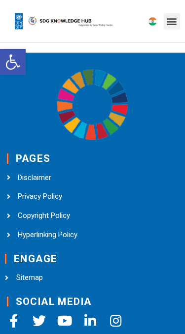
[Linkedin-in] (90, 320)
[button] (172, 21)
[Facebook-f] (13, 320)
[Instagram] (116, 320)
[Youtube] (65, 320)
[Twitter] (39, 320)
